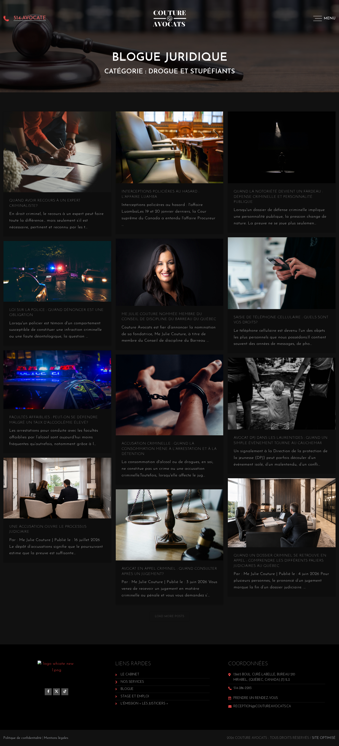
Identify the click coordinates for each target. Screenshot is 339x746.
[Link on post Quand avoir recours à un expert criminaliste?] (57, 151)
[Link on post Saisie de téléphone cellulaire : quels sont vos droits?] (282, 273)
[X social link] (56, 691)
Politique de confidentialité (22, 738)
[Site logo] (169, 18)
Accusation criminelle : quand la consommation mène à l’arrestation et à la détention (169, 449)
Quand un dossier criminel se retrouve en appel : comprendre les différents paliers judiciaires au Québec (280, 561)
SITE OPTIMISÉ (324, 738)
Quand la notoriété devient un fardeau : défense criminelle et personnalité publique (278, 197)
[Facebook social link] (48, 691)
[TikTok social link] (64, 691)
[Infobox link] (24, 18)
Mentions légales (56, 738)
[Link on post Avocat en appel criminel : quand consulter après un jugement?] (169, 525)
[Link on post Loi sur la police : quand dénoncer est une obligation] (57, 271)
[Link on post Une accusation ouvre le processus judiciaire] (57, 488)
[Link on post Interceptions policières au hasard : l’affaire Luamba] (169, 147)
